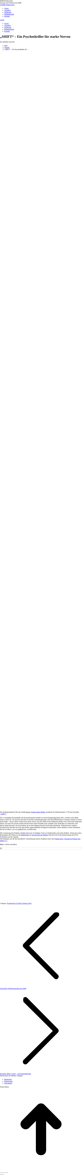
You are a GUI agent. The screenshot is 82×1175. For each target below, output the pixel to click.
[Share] (3, 1172)
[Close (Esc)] (1, 1172)
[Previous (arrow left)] (1, 1174)
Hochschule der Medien (40, 835)
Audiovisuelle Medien (38, 812)
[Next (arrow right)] (3, 1174)
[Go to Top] (41, 1170)
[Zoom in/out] (7, 1172)
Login (2, 20)
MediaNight (25, 835)
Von (16, 903)
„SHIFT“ (3, 814)
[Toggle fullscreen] (5, 1172)
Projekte (10, 903)
